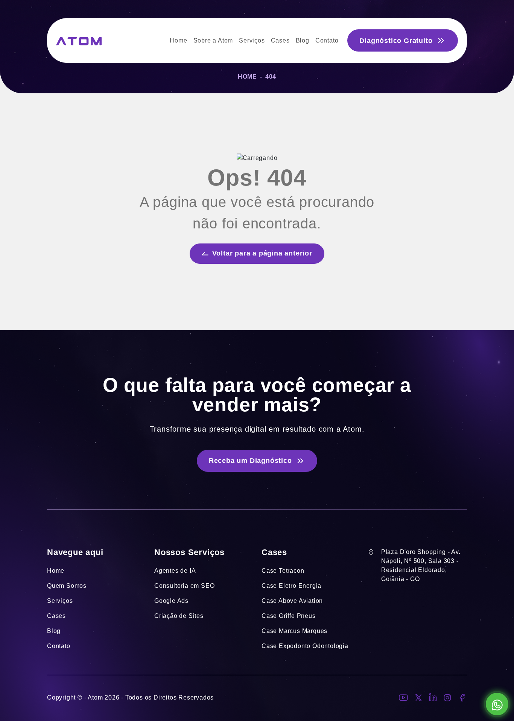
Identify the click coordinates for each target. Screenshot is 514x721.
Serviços (60, 601)
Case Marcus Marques (294, 631)
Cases (56, 616)
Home (247, 76)
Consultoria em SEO (184, 586)
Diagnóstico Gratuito (395, 40)
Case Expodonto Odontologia (305, 646)
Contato (58, 646)
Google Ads (171, 601)
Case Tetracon (283, 570)
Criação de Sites (179, 616)
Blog (54, 631)
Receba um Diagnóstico (250, 460)
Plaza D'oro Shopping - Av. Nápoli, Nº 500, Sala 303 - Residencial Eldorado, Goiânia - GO (421, 565)
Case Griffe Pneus (289, 616)
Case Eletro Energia (291, 586)
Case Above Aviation (292, 601)
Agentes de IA (175, 570)
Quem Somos (67, 586)
